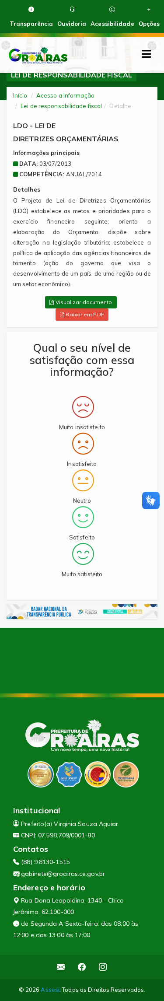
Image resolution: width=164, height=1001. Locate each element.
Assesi (50, 989)
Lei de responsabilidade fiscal (61, 105)
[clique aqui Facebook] (82, 967)
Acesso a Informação (65, 95)
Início (20, 95)
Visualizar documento (83, 302)
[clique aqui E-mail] (61, 967)
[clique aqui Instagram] (103, 967)
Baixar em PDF (84, 314)
